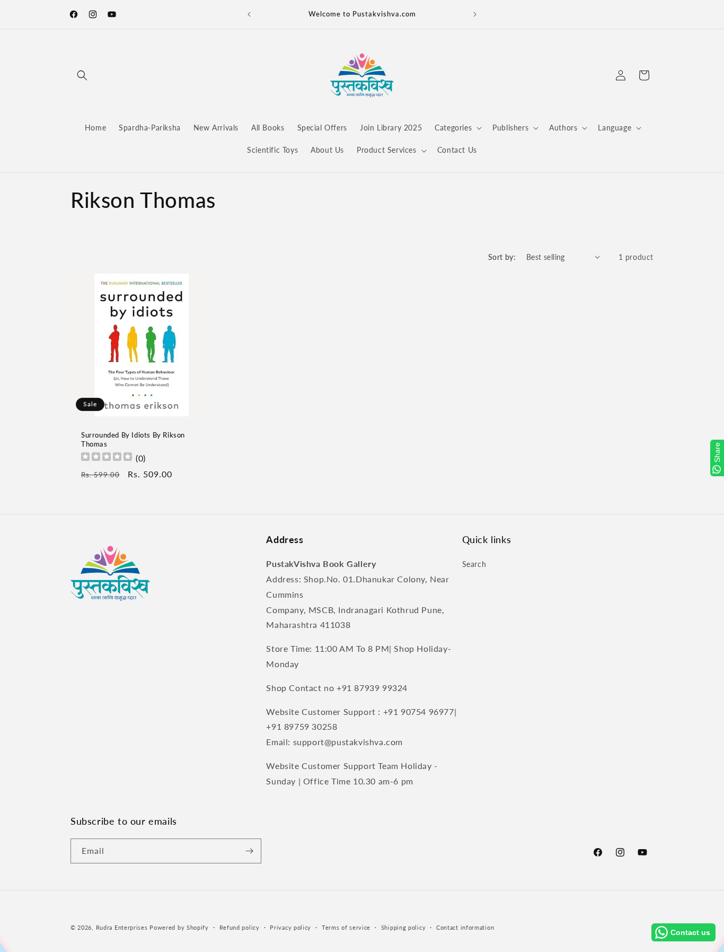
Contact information (465, 927)
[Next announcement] (475, 14)
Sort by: (502, 256)
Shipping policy (403, 927)
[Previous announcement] (249, 14)
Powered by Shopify (179, 927)
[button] (82, 75)
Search (474, 564)
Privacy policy (290, 927)
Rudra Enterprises (122, 927)
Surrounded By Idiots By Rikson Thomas (133, 439)
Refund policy (239, 927)
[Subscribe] (249, 851)
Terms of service (346, 927)
